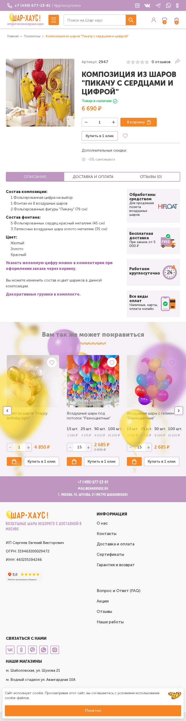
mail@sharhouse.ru (93, 489)
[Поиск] (131, 20)
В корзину (136, 122)
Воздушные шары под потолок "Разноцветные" (89, 415)
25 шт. (86, 428)
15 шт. (72, 428)
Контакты (106, 533)
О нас (102, 523)
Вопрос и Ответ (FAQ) (118, 590)
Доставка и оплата (115, 544)
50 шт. (100, 428)
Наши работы (110, 621)
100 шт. (113, 428)
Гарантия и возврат (116, 564)
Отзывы (104, 611)
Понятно (93, 710)
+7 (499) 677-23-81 (93, 482)
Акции (103, 601)
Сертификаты (110, 554)
